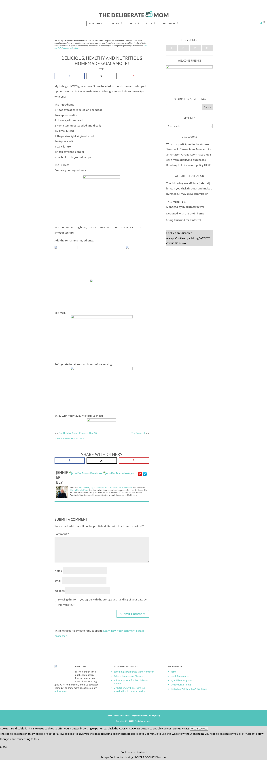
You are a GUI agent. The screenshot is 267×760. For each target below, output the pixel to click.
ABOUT (115, 23)
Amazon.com (189, 154)
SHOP (133, 23)
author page (61, 691)
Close (3, 747)
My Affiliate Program (181, 680)
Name (58, 570)
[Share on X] (102, 76)
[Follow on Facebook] (171, 48)
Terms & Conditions (122, 715)
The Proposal (138, 433)
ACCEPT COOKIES (199, 728)
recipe (101, 68)
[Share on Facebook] (70, 76)
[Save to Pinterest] (134, 76)
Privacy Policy (154, 715)
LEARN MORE (181, 728)
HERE (207, 165)
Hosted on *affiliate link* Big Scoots (189, 688)
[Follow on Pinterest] (195, 48)
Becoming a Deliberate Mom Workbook (134, 671)
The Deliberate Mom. (79, 489)
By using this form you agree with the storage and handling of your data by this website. (102, 602)
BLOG (149, 23)
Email (58, 580)
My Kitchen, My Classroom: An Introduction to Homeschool (105, 487)
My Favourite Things (180, 684)
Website (60, 590)
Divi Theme (197, 213)
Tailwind (179, 220)
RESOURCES (169, 23)
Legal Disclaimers (179, 676)
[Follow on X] (207, 48)
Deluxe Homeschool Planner (128, 676)
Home (173, 671)
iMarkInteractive (193, 207)
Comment (62, 534)
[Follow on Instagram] (183, 48)
